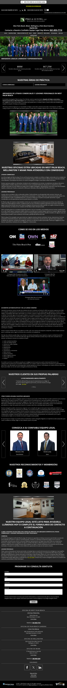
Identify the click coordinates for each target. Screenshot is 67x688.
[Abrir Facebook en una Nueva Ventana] (27, 667)
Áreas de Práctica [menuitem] (21, 33)
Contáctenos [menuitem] (33, 35)
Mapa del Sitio (33, 673)
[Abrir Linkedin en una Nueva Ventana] (40, 667)
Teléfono (7, 582)
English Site (33, 28)
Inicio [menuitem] (5, 33)
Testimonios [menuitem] (54, 33)
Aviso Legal (33, 675)
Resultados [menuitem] (47, 33)
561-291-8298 (31, 557)
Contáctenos (33, 676)
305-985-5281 (36, 659)
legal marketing (32, 685)
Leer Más (24, 384)
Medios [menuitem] (39, 33)
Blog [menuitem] (30, 33)
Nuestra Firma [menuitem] (12, 33)
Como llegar (34, 619)
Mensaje (7, 588)
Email (6, 577)
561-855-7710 (56, 30)
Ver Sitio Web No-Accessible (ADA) (34, 2)
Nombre (7, 571)
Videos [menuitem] (34, 33)
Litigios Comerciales (8, 84)
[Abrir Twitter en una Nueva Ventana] (33, 667)
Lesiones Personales (41, 84)
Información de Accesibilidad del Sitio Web (55, 12)
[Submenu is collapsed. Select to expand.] (27, 33)
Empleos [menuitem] (61, 33)
